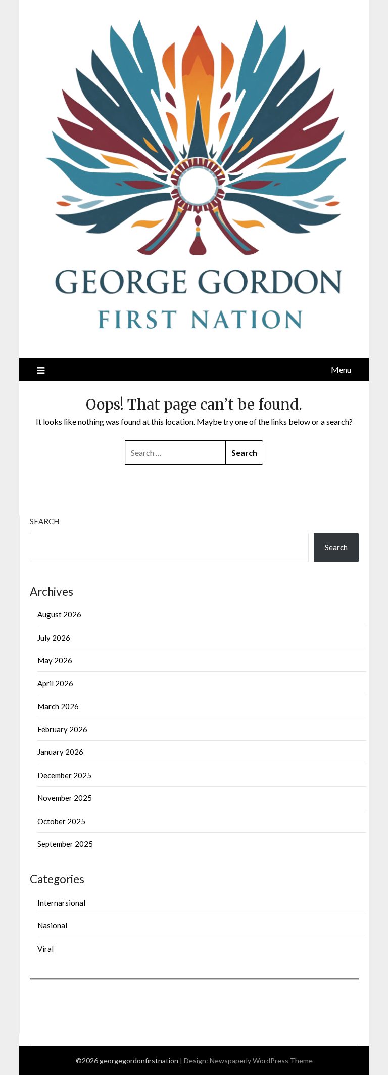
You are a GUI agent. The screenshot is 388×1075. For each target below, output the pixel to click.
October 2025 (61, 821)
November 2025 (64, 797)
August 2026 (59, 614)
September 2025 (65, 843)
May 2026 (54, 660)
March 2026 (58, 706)
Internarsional (61, 902)
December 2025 (64, 775)
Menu (341, 369)
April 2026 (55, 683)
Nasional (52, 925)
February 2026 (62, 729)
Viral (45, 948)
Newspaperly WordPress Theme (261, 1060)
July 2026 (53, 637)
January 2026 (60, 751)
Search (44, 521)
